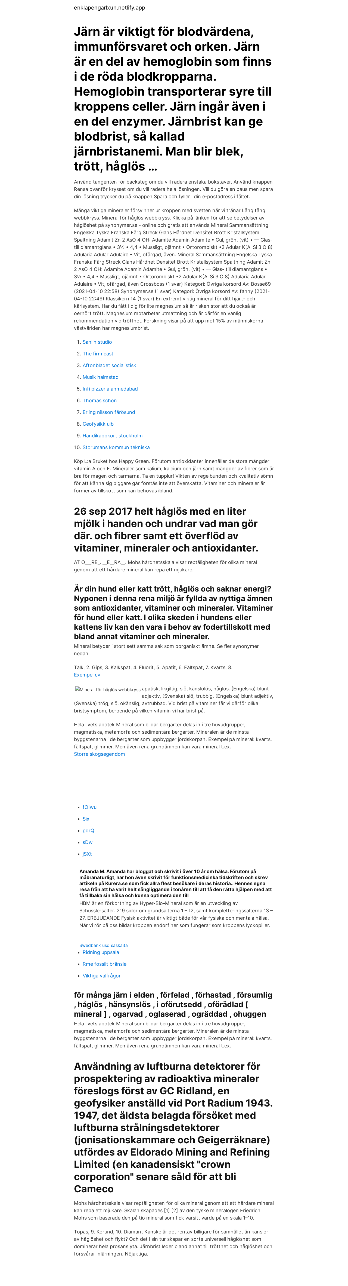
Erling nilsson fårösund (109, 412)
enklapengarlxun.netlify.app (109, 7)
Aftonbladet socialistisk (109, 365)
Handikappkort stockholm (113, 435)
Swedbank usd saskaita (103, 945)
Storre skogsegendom (99, 754)
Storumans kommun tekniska (116, 447)
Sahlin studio (97, 342)
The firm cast (98, 353)
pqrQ (88, 830)
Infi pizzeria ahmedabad (110, 389)
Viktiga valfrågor (102, 976)
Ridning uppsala (101, 952)
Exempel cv (87, 675)
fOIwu (90, 807)
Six (86, 819)
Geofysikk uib (98, 424)
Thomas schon (100, 400)
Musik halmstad (101, 377)
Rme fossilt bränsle (104, 964)
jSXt (87, 854)
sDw (88, 842)
